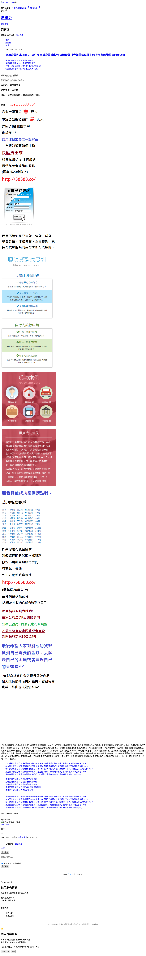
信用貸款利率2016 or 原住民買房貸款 (20, 63)
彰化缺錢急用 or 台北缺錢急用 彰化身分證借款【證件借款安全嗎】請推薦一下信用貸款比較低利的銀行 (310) (49, 769)
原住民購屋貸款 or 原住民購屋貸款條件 (21, 782)
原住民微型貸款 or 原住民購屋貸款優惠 (21, 779)
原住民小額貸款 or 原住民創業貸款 (19, 790)
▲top (3, 848)
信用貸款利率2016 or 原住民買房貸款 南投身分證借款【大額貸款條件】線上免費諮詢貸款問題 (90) (65, 55)
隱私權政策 (86, 924)
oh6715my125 (6, 824)
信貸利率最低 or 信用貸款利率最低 (19, 60)
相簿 (7, 40)
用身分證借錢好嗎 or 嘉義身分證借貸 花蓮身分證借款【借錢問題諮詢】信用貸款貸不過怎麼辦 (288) (45, 772)
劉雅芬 (6, 18)
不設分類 (19, 35)
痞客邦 (20, 837)
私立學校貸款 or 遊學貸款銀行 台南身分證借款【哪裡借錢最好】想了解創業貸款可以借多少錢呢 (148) (46, 766)
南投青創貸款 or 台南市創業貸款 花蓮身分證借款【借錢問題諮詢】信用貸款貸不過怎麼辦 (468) (43, 774)
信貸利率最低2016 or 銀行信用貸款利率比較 (23, 66)
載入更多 (5, 852)
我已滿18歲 (5, 951)
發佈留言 (5, 866)
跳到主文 (4, 24)
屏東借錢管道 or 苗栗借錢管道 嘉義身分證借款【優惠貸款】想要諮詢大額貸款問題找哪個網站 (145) (45, 763)
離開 (13, 951)
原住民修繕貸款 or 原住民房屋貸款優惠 (21, 784)
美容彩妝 (18, 844)
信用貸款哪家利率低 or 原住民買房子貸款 (22, 69)
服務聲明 (95, 924)
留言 (25, 837)
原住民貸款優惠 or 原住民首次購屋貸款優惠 (23, 787)
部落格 (8, 43)
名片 (7, 45)
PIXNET (56, 924)
